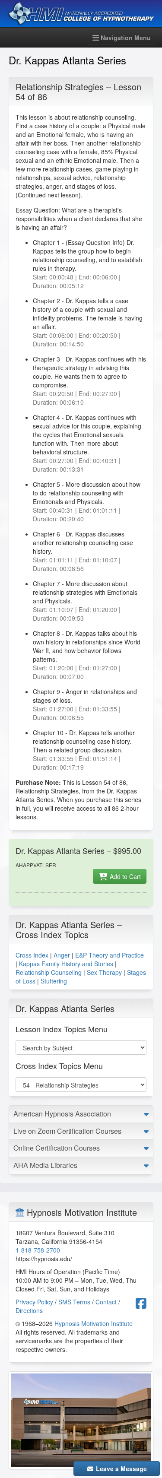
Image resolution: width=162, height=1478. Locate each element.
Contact (106, 1301)
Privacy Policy (34, 1301)
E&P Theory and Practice (109, 955)
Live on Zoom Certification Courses (67, 1131)
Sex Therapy (104, 972)
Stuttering (54, 981)
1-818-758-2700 (38, 1250)
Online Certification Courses (56, 1148)
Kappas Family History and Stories (66, 963)
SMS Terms (74, 1301)
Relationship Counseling (49, 972)
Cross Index (32, 955)
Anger (62, 955)
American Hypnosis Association (62, 1114)
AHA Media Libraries (45, 1165)
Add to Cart (124, 876)
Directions (29, 1310)
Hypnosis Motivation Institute (93, 1323)
